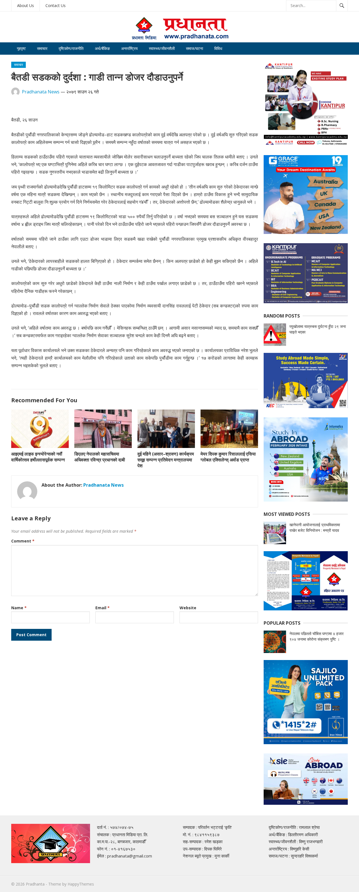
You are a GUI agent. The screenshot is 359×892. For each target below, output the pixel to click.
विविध (218, 48)
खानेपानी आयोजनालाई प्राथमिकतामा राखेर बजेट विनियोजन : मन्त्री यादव (314, 527)
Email (102, 607)
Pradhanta (35, 884)
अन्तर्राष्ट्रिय (129, 48)
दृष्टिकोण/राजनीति (71, 48)
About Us (25, 5)
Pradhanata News (40, 92)
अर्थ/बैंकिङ (102, 48)
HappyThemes (81, 884)
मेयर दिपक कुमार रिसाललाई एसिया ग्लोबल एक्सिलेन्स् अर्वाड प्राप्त (228, 457)
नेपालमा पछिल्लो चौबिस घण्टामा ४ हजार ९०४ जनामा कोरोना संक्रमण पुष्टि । (316, 636)
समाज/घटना (194, 48)
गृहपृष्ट (21, 48)
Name (19, 607)
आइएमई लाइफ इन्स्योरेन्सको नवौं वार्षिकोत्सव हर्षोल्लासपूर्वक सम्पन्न (38, 457)
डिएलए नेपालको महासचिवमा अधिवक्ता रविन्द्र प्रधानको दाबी (99, 457)
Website (188, 607)
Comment (22, 541)
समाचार (42, 48)
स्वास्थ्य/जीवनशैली (162, 48)
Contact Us (55, 5)
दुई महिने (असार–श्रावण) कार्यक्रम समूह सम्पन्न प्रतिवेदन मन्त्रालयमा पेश (165, 460)
